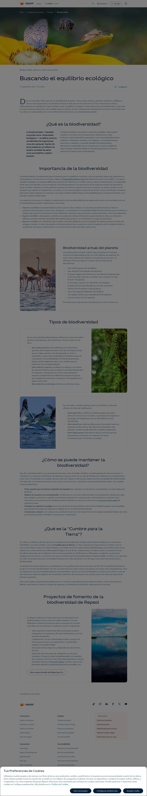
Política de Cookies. (60, 784)
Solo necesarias (81, 791)
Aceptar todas (133, 791)
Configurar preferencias (107, 791)
